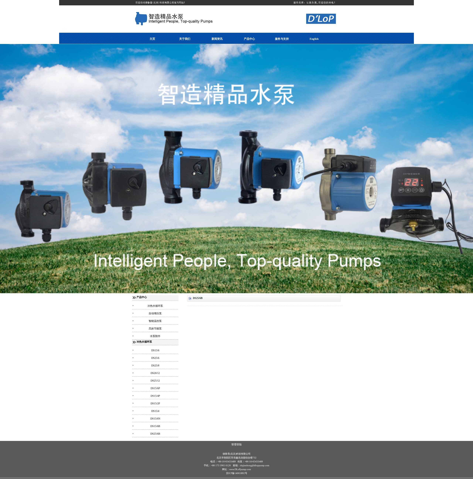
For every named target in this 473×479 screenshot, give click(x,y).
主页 (152, 38)
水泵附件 (155, 336)
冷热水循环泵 (155, 305)
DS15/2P (155, 403)
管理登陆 (236, 444)
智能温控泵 (155, 321)
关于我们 (184, 38)
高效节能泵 (155, 328)
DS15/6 (155, 350)
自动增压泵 (155, 313)
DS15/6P (155, 388)
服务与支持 (282, 38)
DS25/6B (155, 433)
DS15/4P (155, 396)
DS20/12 (155, 373)
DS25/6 (155, 358)
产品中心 (249, 38)
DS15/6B (155, 426)
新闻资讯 (217, 38)
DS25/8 (155, 365)
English (314, 38)
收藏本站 (466, 13)
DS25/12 (155, 380)
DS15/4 (155, 411)
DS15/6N (155, 418)
